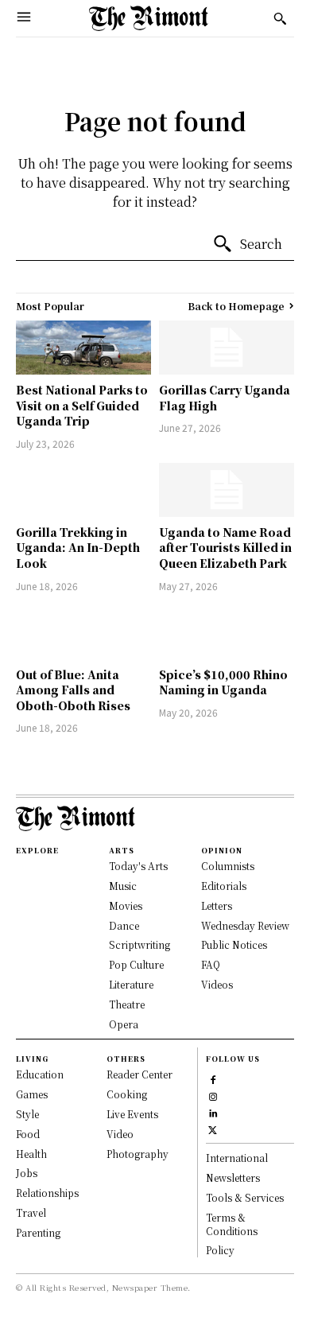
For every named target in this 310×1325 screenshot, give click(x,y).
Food (28, 1133)
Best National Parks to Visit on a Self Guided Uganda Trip (82, 405)
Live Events (132, 1114)
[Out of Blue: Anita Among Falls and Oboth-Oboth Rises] (83, 632)
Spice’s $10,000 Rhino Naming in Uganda (223, 682)
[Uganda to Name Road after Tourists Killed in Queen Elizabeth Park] (226, 490)
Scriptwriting (139, 944)
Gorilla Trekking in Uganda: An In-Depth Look (78, 547)
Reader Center (139, 1074)
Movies (125, 905)
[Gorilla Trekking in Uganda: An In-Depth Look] (83, 490)
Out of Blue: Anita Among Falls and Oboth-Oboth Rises (73, 689)
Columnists (227, 865)
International (237, 1157)
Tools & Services (245, 1197)
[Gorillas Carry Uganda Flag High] (226, 348)
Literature (131, 984)
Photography (138, 1153)
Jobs (26, 1172)
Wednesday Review (245, 925)
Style (27, 1114)
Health (31, 1153)
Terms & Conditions (232, 1224)
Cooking (127, 1094)
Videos (217, 984)
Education (40, 1074)
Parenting (38, 1232)
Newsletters (233, 1177)
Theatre (127, 1004)
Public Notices (234, 944)
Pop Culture (136, 964)
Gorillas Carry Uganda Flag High (224, 398)
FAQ (210, 964)
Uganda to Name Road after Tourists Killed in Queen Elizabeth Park (225, 547)
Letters (216, 905)
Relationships (47, 1192)
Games (32, 1094)
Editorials (223, 885)
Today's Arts (138, 865)
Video (120, 1133)
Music (123, 885)
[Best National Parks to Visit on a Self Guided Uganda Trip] (83, 348)
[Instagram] (212, 1095)
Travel (31, 1212)
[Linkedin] (212, 1111)
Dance (124, 925)
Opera (123, 1024)
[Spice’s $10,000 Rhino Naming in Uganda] (226, 632)
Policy (220, 1250)
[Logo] (148, 18)
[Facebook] (212, 1078)
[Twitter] (212, 1128)
